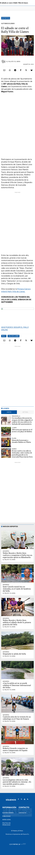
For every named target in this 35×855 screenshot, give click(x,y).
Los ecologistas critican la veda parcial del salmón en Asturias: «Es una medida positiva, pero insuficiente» (17, 783)
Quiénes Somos (8, 812)
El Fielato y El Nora (13, 61)
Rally (4, 336)
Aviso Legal (6, 819)
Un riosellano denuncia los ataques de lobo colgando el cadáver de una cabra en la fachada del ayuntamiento (22, 421)
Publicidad (6, 816)
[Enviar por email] (4, 70)
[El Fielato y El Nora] (3, 61)
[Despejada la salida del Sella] (17, 641)
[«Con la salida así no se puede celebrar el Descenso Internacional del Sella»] (17, 670)
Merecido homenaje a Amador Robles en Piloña (21, 441)
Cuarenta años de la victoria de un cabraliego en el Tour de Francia (17, 718)
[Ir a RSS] (27, 799)
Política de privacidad (6, 824)
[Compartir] (9, 70)
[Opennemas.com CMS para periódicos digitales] (17, 844)
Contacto (22, 812)
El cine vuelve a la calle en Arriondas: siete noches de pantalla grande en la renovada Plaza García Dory (22, 454)
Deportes (6, 18)
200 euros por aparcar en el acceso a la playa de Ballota (22, 431)
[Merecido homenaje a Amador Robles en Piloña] (6, 442)
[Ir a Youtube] (24, 799)
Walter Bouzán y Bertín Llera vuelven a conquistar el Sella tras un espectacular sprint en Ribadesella (17, 555)
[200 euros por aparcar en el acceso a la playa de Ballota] (6, 432)
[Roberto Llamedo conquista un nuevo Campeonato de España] (17, 735)
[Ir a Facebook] (18, 799)
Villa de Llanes (13, 336)
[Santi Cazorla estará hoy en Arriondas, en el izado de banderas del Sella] (17, 573)
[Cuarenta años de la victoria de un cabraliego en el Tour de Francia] (17, 704)
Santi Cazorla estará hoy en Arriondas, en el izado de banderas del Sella (17, 588)
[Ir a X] (21, 799)
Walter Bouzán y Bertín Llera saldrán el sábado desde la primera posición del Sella (17, 622)
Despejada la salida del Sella (14, 654)
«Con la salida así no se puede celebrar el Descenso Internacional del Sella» (17, 685)
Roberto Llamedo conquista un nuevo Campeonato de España (15, 749)
